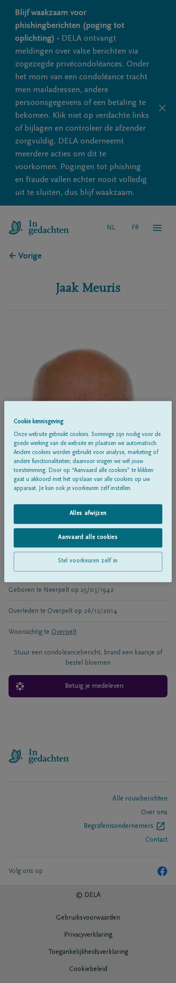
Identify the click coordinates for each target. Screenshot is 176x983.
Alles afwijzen (88, 514)
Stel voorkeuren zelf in (88, 562)
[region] (87, 491)
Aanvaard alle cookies (88, 538)
